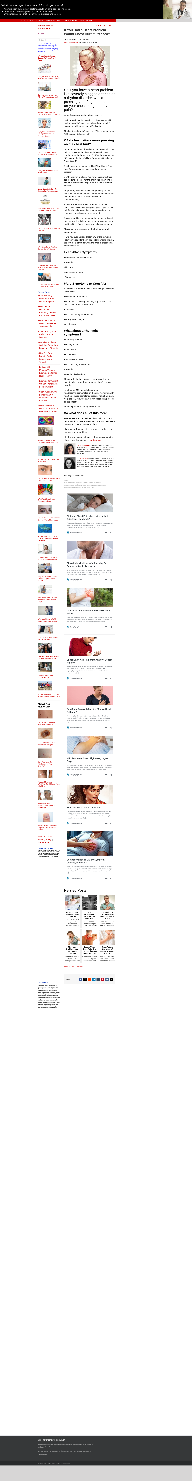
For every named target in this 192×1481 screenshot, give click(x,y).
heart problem (95, 440)
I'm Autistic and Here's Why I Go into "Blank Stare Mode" (49, 519)
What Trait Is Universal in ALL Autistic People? (47, 500)
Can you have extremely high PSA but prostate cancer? (49, 77)
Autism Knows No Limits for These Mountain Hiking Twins (49, 695)
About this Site (45, 836)
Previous (102, 25)
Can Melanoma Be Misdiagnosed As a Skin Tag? (45, 764)
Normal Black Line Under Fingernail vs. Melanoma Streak (47, 828)
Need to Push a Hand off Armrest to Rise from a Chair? (48, 409)
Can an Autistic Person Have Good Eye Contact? (49, 479)
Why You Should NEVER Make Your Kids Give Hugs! (48, 620)
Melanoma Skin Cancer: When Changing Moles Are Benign (47, 806)
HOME (41, 33)
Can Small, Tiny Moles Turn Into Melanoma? (46, 723)
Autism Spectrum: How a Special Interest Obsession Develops (48, 538)
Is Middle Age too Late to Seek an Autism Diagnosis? (48, 558)
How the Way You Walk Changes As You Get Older (47, 323)
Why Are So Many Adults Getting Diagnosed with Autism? (47, 579)
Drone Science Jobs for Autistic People (47, 676)
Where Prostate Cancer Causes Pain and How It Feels (47, 58)
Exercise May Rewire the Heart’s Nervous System (48, 298)
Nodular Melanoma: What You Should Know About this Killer (49, 784)
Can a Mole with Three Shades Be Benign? (46, 744)
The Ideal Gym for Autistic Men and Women (47, 334)
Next (111, 25)
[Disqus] (89, 1016)
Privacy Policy (45, 839)
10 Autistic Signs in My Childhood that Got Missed (48, 441)
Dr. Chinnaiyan (83, 445)
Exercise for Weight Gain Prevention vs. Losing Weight (48, 384)
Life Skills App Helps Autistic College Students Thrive (48, 657)
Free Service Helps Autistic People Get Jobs (48, 638)
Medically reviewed (71, 42)
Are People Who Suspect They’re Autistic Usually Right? (47, 600)
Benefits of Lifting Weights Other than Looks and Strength (48, 345)
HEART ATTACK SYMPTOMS (73, 973)
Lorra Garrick (82, 458)
